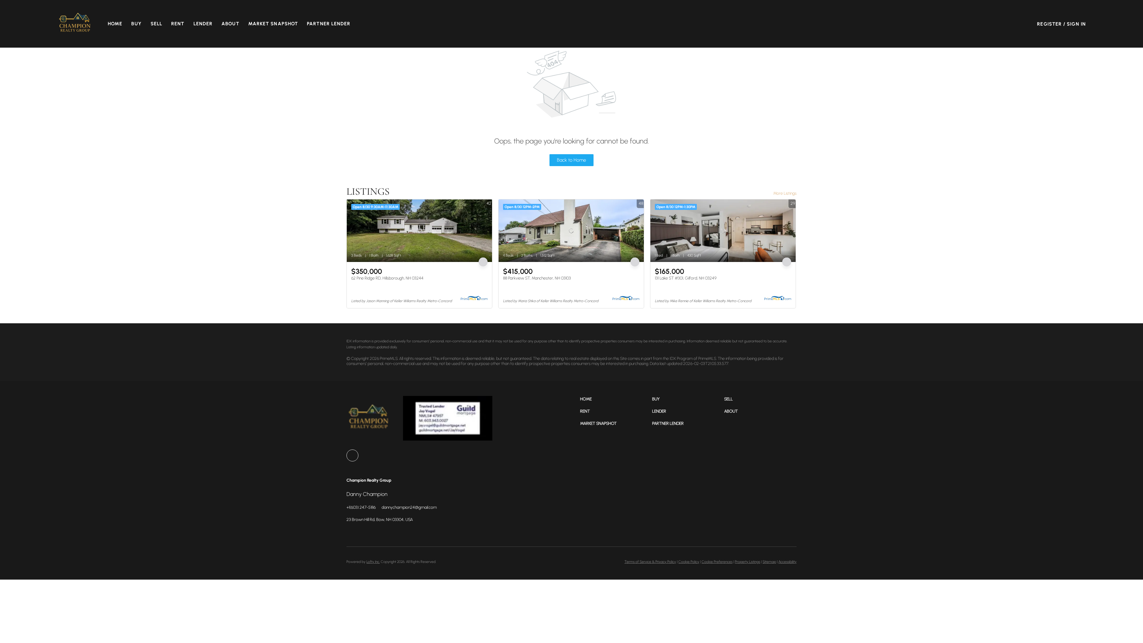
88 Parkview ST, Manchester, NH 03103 (537, 278)
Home (115, 23)
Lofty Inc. (373, 562)
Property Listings (747, 562)
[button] (75, 24)
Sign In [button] (1076, 24)
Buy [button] (136, 23)
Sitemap (769, 562)
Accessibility (787, 562)
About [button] (230, 23)
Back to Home (571, 160)
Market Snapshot (273, 23)
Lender (203, 23)
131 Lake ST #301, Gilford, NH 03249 (685, 278)
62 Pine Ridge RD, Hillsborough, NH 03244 (387, 278)
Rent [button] (177, 23)
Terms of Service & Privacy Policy (650, 562)
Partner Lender (328, 23)
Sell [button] (156, 23)
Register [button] (1049, 24)
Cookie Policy (688, 562)
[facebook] (352, 455)
